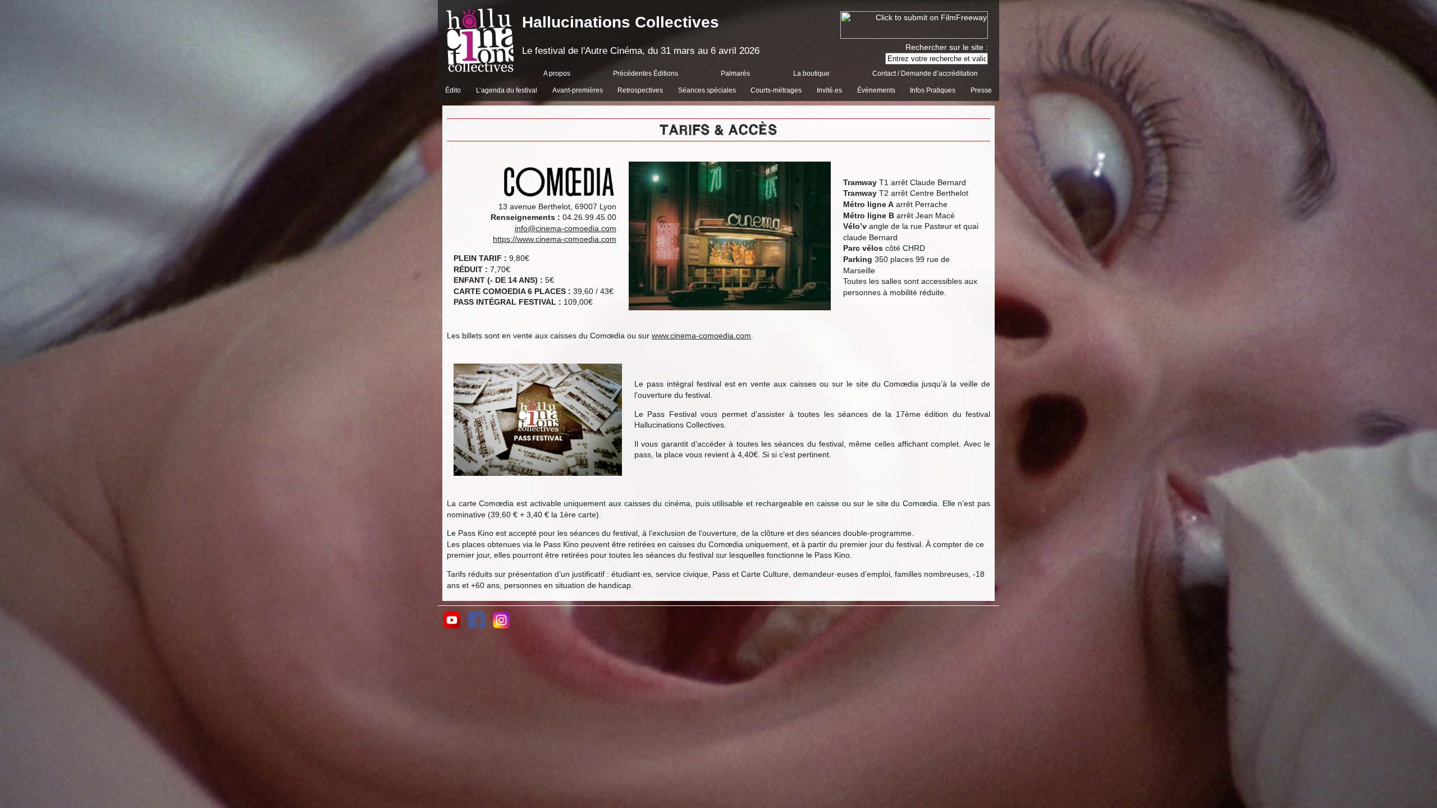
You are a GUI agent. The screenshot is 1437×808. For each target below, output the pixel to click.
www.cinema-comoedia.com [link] (701, 335)
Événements (876, 90)
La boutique (811, 73)
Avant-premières (577, 90)
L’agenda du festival (506, 90)
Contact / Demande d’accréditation (925, 73)
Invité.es (829, 90)
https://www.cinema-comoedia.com (554, 239)
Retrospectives (640, 90)
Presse (981, 90)
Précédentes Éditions (645, 73)
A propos (556, 73)
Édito (453, 90)
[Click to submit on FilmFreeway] (914, 35)
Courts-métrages (776, 90)
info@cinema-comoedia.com (565, 228)
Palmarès (735, 73)
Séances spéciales (707, 90)
